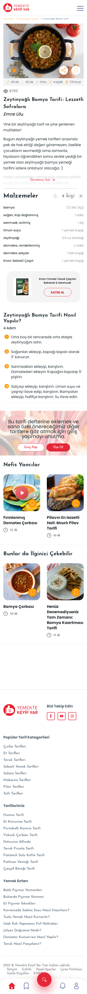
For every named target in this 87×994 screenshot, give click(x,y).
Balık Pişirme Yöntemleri (22, 890)
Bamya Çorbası (18, 606)
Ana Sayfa (8, 19)
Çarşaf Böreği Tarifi (19, 869)
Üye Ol (58, 447)
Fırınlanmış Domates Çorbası (20, 520)
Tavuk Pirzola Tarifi (18, 848)
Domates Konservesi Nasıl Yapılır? (30, 937)
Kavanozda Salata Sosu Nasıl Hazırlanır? (36, 910)
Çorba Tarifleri (14, 746)
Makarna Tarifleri (17, 780)
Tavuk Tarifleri (14, 760)
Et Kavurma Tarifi (17, 822)
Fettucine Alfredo (17, 842)
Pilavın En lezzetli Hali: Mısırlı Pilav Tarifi (63, 523)
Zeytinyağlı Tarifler (29, 19)
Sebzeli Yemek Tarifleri (21, 766)
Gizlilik (26, 969)
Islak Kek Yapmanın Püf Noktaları (30, 924)
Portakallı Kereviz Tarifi (22, 828)
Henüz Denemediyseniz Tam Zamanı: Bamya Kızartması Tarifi (65, 617)
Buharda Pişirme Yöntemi (23, 897)
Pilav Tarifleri (13, 787)
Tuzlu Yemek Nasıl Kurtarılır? (26, 917)
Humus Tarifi (13, 815)
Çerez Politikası (71, 969)
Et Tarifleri (11, 753)
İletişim (12, 969)
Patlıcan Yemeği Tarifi (20, 862)
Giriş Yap (30, 447)
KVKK (38, 973)
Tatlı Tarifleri (13, 793)
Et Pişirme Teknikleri (19, 903)
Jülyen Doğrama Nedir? (22, 930)
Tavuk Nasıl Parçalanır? (22, 944)
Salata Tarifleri (15, 773)
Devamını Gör (40, 180)
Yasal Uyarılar (46, 969)
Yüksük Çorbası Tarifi (20, 835)
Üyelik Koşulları (18, 973)
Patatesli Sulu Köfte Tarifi (24, 855)
